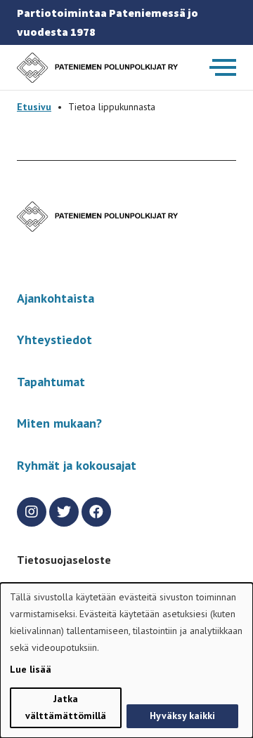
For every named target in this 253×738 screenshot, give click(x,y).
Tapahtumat (51, 382)
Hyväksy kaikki (182, 715)
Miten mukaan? (59, 423)
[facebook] (96, 512)
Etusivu (34, 106)
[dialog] (126, 660)
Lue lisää (30, 669)
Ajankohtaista (55, 298)
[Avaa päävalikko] (222, 67)
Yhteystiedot (54, 339)
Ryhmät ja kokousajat (76, 465)
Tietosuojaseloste (64, 560)
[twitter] (64, 512)
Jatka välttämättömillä (65, 707)
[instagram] (31, 512)
